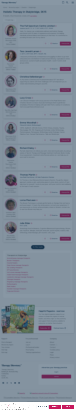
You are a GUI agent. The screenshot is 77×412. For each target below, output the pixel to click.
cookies (8, 406)
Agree (68, 406)
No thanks (55, 406)
